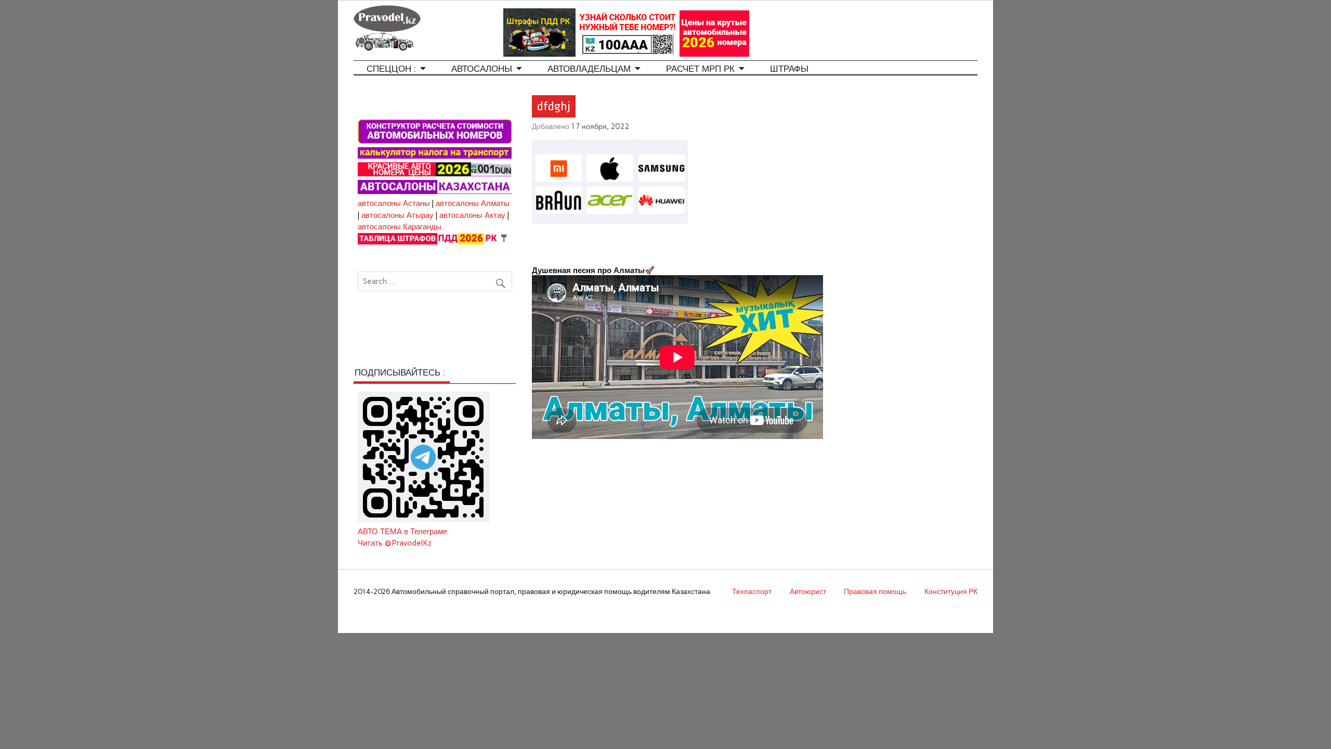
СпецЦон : (391, 69)
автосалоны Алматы (473, 203)
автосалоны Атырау (397, 215)
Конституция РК (950, 591)
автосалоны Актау (472, 215)
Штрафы (789, 69)
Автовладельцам (589, 69)
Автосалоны (481, 69)
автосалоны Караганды (399, 226)
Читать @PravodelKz (395, 543)
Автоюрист (808, 591)
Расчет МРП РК (700, 69)
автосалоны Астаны (394, 203)
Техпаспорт (752, 591)
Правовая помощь (875, 591)
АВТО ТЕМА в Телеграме (402, 531)
